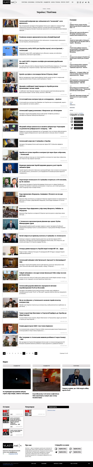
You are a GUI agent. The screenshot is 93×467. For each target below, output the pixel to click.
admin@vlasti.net (13, 452)
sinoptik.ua (81, 113)
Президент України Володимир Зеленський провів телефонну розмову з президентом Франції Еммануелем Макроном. (39, 114)
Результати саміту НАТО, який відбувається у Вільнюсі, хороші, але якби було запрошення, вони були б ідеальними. (40, 53)
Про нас (33, 463)
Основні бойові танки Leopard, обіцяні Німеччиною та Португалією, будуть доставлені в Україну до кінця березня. (43, 318)
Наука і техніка (55, 2)
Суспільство (39, 2)
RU (72, 2)
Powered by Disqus (51, 410)
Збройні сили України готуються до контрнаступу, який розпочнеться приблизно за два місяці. (42, 305)
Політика (24, 2)
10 (32, 353)
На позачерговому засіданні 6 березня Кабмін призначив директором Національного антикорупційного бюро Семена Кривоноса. (43, 329)
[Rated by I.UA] (5, 453)
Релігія (63, 2)
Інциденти (47, 2)
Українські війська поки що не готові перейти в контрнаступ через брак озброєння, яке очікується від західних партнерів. (42, 157)
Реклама (43, 463)
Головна (44, 8)
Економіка (31, 2)
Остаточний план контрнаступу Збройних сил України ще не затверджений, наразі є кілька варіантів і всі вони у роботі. (42, 103)
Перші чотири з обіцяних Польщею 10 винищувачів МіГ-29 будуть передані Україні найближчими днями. (41, 252)
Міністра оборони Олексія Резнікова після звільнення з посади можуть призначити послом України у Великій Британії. (42, 41)
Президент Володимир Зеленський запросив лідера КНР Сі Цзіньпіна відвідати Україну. (41, 145)
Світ (71, 23)
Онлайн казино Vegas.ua (8, 464)
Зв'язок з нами (58, 463)
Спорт (67, 2)
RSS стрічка (74, 463)
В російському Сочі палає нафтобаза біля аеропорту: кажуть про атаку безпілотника (46, 396)
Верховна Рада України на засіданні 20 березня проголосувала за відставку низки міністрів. (42, 214)
